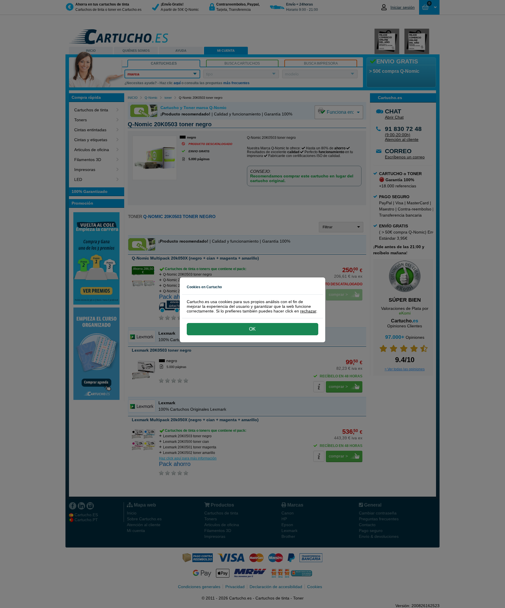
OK (252, 329)
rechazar (308, 311)
